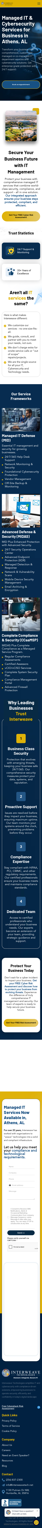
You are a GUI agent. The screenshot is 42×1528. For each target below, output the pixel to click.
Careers (6, 1450)
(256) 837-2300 (14, 1480)
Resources (7, 1461)
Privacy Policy (9, 1421)
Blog (4, 1466)
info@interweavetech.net (19, 1485)
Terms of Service (11, 1426)
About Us (7, 1445)
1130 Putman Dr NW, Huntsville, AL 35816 (17, 1492)
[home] (7, 3)
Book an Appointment (21, 84)
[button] (38, 3)
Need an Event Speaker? (15, 1455)
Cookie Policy (9, 1431)
